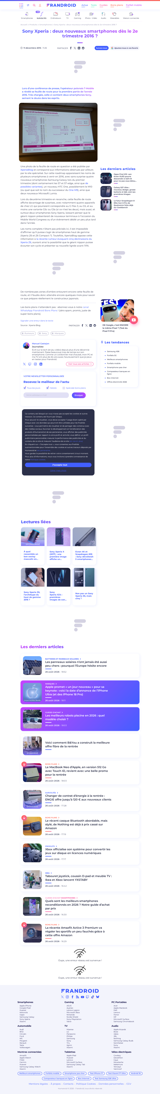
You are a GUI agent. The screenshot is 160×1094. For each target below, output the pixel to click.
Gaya (116, 1060)
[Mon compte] (40, 5)
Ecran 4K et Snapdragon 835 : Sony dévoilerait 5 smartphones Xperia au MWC (84, 556)
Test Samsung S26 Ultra (105, 1078)
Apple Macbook (120, 1008)
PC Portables (119, 1002)
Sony (44, 333)
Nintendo (71, 1015)
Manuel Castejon (40, 343)
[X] (62, 997)
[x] (24, 364)
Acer (116, 1006)
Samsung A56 (113, 351)
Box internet (112, 378)
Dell (115, 1010)
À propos (56, 1083)
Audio (115, 1026)
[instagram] (35, 364)
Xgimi (69, 1045)
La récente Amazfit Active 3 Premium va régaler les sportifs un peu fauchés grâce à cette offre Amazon (75, 931)
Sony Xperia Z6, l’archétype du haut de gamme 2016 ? (32, 596)
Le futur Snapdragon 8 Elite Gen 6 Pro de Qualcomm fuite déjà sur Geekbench (124, 204)
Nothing (117, 1038)
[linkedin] (41, 364)
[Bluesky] (98, 997)
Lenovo (117, 1012)
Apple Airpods (120, 1029)
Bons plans (116, 5)
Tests (94, 5)
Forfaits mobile (114, 363)
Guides (104, 5)
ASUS (69, 1006)
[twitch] (29, 364)
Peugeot (23, 1041)
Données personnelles (111, 1083)
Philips (69, 1036)
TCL (68, 1043)
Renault (23, 1043)
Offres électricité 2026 (117, 382)
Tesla (22, 1045)
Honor (116, 1015)
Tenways (117, 1067)
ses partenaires (43, 450)
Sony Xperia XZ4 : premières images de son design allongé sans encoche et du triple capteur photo (58, 596)
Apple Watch (25, 1058)
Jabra (116, 1034)
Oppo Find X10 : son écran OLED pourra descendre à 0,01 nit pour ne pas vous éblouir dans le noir (125, 178)
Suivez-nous (101, 48)
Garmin (23, 1062)
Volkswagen (25, 1047)
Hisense (70, 1029)
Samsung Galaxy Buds (123, 1041)
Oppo (22, 1015)
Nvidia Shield (72, 1017)
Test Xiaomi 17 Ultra (117, 1073)
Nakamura (118, 1064)
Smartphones (45, 25)
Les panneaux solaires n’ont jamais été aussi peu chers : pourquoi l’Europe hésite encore (76, 663)
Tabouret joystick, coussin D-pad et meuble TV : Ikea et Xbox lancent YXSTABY (78, 878)
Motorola (24, 1012)
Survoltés (50, 793)
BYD (22, 1032)
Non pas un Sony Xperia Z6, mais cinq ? (84, 596)
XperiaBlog (26, 169)
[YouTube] (82, 997)
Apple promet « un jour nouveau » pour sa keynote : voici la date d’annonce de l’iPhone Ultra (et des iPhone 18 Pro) (76, 690)
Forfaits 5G (112, 355)
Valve (69, 1021)
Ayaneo (70, 1008)
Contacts (68, 1083)
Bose (116, 1032)
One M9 (73, 190)
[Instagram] (67, 997)
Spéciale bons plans (76, 388)
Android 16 (136, 1073)
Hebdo (53, 388)
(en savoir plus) (76, 441)
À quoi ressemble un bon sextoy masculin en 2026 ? (31, 555)
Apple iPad (71, 1055)
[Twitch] (88, 997)
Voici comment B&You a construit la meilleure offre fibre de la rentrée (77, 744)
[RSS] (78, 997)
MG (21, 1038)
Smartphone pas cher (117, 367)
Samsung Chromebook (124, 1021)
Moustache (118, 1062)
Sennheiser (118, 1043)
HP (115, 1017)
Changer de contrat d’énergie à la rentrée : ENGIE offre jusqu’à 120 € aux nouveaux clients (78, 797)
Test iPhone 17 (96, 1073)
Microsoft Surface (121, 1019)
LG (68, 1032)
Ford (22, 1036)
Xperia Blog (34, 325)
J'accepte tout (59, 465)
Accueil (23, 25)
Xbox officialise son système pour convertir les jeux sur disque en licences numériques (77, 851)
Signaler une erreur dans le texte (36, 321)
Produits (33, 25)
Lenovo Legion (73, 1010)
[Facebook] (72, 997)
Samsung (71, 1038)
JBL (115, 1036)
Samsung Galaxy (27, 1017)
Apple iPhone (25, 1006)
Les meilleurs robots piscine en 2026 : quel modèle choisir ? (75, 717)
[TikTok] (93, 997)
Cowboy (117, 1055)
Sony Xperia (25, 1019)
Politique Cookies (86, 1083)
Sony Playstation (74, 1019)
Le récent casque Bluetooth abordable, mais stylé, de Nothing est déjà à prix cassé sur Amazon (76, 824)
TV (66, 1026)
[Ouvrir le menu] (21, 5)
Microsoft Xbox (73, 1012)
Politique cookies (37, 459)
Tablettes (69, 1052)
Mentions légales (38, 1083)
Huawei (23, 1010)
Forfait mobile (134, 5)
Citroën (23, 1034)
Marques (59, 333)
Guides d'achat (53, 712)
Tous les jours (33, 388)
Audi (22, 1029)
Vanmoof (118, 1069)
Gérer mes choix (58, 470)
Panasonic (71, 1034)
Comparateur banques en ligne (58, 1078)
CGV (128, 1083)
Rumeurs (29, 333)
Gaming (69, 1002)
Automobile (24, 1026)
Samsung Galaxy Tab (76, 1064)
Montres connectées (30, 1052)
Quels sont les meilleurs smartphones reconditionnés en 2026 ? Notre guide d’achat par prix (77, 904)
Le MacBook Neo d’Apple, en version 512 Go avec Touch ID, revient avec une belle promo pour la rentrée (76, 770)
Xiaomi (23, 1021)
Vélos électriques (121, 1052)
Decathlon (118, 1058)
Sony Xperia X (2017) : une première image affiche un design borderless (58, 556)
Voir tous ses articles (78, 364)
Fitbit (22, 1060)
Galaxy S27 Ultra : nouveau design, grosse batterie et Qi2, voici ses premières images (125, 190)
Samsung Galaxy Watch (30, 1067)
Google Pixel (25, 1008)
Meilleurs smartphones (117, 359)
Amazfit (23, 1055)
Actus (85, 5)
